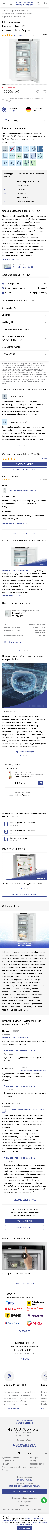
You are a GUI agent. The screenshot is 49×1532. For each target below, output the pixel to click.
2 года (12, 111)
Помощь (33, 1461)
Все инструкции (15, 121)
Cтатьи (5, 1470)
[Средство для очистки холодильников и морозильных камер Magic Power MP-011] (10, 775)
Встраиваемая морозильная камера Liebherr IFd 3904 (23, 1111)
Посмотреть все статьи (24, 894)
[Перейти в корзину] (45, 3)
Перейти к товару (12, 642)
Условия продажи (24, 1502)
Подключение (8, 1461)
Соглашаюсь (24, 1528)
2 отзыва (18, 35)
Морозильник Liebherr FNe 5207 (32, 1070)
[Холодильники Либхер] (24, 3)
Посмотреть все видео (24, 1283)
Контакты (34, 1467)
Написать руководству (24, 1492)
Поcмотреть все (24, 1228)
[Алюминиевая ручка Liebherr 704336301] (10, 796)
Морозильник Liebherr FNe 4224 (15, 571)
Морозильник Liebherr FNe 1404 (15, 1038)
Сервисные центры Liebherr (14, 1467)
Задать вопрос (24, 1221)
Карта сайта (24, 1505)
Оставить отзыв (24, 464)
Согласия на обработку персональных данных (31, 1523)
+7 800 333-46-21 (24, 1429)
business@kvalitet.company (24, 1485)
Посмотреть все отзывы (24, 470)
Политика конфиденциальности (24, 1498)
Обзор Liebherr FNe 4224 (23, 267)
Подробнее (24, 1331)
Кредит (5, 1464)
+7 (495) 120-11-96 (24, 1350)
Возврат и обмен (37, 1464)
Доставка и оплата (10, 1458)
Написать (24, 1359)
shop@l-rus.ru (24, 1479)
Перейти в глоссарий (24, 752)
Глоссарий (34, 1458)
